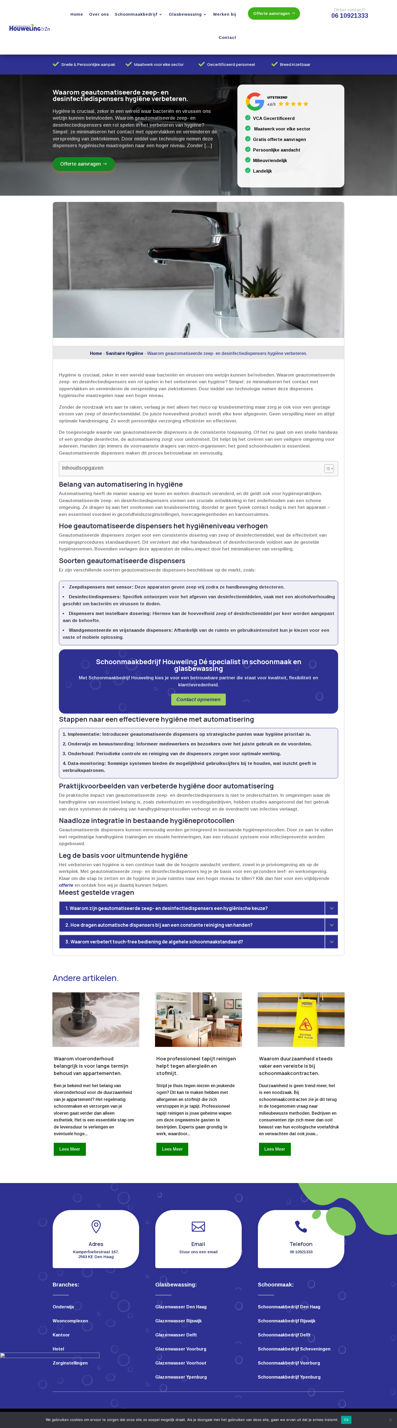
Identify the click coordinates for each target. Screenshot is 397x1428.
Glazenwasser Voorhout (180, 1363)
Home (76, 14)
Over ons (99, 14)
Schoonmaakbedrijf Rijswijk (286, 1321)
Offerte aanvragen (271, 13)
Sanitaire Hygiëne (124, 353)
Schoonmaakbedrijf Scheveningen (294, 1349)
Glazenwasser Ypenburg (181, 1377)
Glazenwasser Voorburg (180, 1349)
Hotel (58, 1349)
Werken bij (224, 14)
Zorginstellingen (70, 1363)
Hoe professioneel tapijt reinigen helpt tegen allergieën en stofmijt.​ (196, 1065)
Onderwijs (63, 1307)
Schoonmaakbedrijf (136, 14)
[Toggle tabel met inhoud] (326, 468)
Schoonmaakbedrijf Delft (284, 1335)
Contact (227, 37)
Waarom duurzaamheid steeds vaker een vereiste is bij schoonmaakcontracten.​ (296, 1065)
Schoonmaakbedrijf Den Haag (289, 1307)
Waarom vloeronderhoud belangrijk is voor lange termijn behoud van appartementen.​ (91, 1065)
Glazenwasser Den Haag (181, 1307)
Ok (346, 1419)
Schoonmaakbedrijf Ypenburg (289, 1377)
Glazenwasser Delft (176, 1335)
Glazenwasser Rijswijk (178, 1321)
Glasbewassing (185, 14)
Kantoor (61, 1335)
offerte (66, 885)
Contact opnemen (198, 699)
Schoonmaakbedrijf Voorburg (289, 1363)
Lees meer (69, 1149)
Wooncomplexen (70, 1321)
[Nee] (390, 1420)
